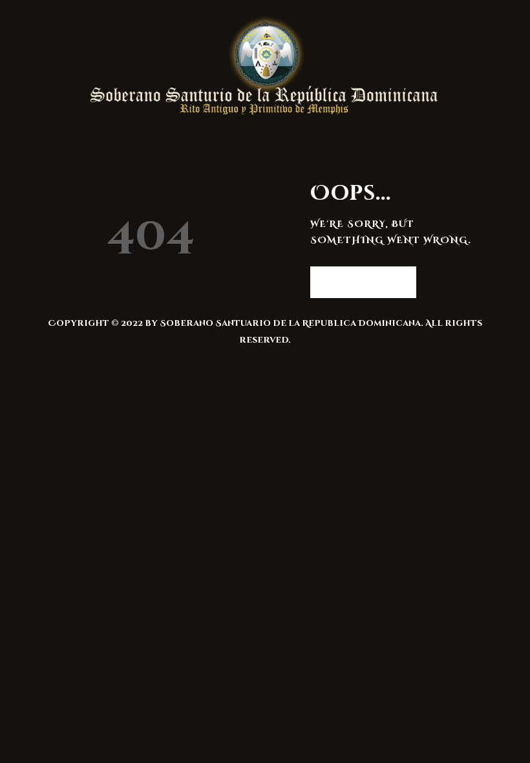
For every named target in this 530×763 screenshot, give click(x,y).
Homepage (357, 281)
